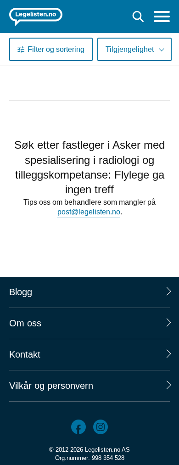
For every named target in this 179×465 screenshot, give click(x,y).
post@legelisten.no (88, 212)
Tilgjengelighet (130, 49)
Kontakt (24, 354)
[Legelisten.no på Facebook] (78, 427)
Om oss (25, 323)
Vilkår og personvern (51, 386)
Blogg (20, 292)
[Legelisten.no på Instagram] (100, 427)
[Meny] (162, 17)
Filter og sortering (56, 49)
